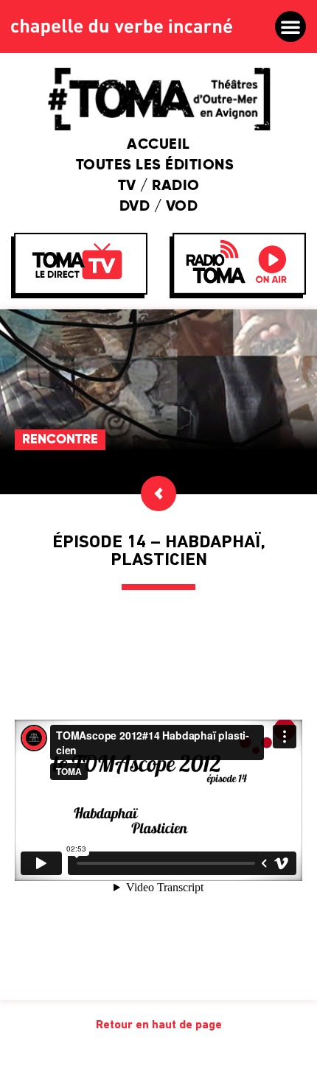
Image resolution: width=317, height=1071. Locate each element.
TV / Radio (159, 186)
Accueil (158, 145)
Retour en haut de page (159, 1025)
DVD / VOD (158, 207)
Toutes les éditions (155, 165)
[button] (290, 26)
